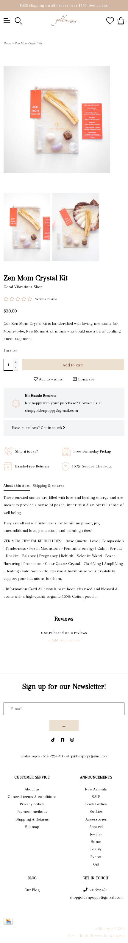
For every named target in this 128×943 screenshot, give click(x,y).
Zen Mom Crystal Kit (28, 43)
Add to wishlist (50, 379)
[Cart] (121, 20)
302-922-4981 (53, 756)
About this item (17, 486)
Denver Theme (77, 935)
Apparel (96, 826)
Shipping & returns (49, 486)
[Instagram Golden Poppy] (72, 740)
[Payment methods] (9, 921)
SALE (96, 796)
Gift (96, 864)
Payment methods (32, 811)
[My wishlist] (110, 20)
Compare (85, 379)
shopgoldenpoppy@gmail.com (86, 756)
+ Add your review (64, 640)
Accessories (96, 819)
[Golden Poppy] (64, 21)
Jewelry (96, 834)
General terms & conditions (32, 796)
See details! (98, 5)
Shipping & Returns (32, 819)
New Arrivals (96, 789)
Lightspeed (116, 935)
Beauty (96, 849)
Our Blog (32, 890)
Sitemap (32, 826)
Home (7, 43)
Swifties (96, 811)
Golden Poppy (30, 756)
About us (32, 789)
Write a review (46, 299)
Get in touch (52, 427)
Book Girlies (96, 804)
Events (96, 857)
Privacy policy (32, 804)
